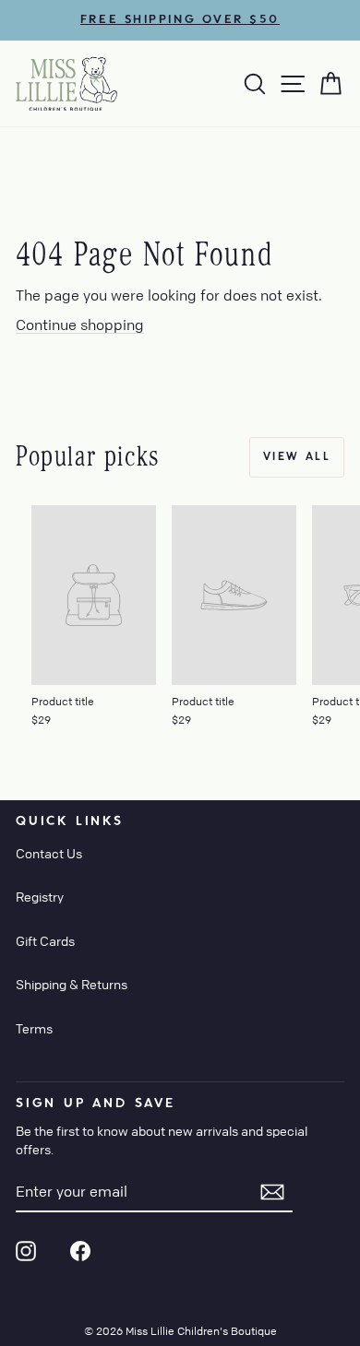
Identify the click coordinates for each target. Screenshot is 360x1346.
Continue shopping (80, 324)
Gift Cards (45, 940)
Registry (40, 896)
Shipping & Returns (71, 983)
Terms (34, 1028)
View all (296, 456)
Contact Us (49, 852)
